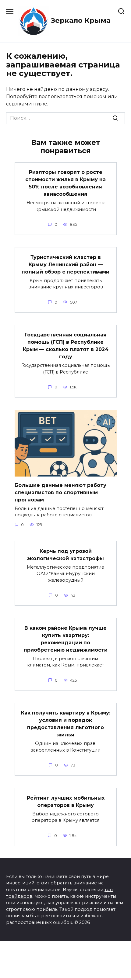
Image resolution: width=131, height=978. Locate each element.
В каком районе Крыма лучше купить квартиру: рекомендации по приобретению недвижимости (66, 639)
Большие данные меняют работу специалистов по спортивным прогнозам (60, 492)
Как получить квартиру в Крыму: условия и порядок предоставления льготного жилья (65, 724)
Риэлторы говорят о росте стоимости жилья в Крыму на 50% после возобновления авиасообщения (65, 183)
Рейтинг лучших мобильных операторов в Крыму (65, 801)
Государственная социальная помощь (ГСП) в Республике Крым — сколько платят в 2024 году (65, 346)
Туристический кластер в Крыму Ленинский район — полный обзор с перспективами (65, 264)
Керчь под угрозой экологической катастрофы (65, 554)
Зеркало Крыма (81, 20)
